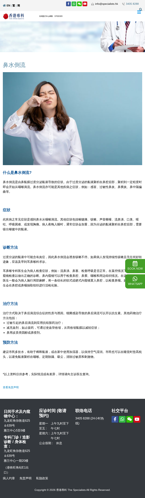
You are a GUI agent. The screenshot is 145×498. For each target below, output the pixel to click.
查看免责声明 (11, 387)
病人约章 (9, 478)
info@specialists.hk (106, 3)
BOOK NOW (135, 269)
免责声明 (25, 478)
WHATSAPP (135, 284)
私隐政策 (42, 478)
